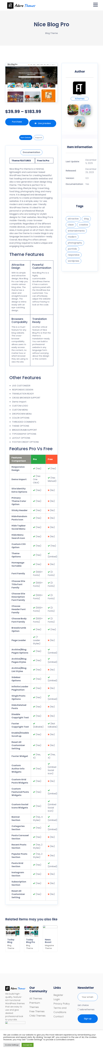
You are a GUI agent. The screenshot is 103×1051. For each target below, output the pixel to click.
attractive (73, 218)
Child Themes (37, 1015)
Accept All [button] (27, 1045)
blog (86, 218)
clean (71, 224)
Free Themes (37, 1011)
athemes (79, 98)
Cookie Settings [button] (12, 1045)
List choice (83, 1005)
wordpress (73, 260)
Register (58, 995)
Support (38, 137)
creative (83, 224)
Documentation (31, 152)
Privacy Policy (62, 1003)
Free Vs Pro (43, 160)
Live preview (44, 123)
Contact (59, 1016)
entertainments (76, 230)
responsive (73, 254)
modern (72, 236)
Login (57, 999)
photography (75, 242)
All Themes (35, 998)
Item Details (26, 137)
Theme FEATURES (21, 160)
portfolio (72, 248)
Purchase (17, 121)
